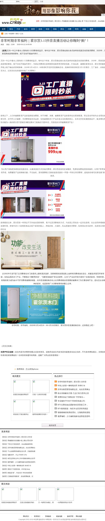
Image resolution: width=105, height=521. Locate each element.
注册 (41, 1)
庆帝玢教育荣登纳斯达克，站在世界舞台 (74, 389)
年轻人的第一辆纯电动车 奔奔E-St (71, 386)
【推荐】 (4, 469)
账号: (1, 1)
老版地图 (59, 516)
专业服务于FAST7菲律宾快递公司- (71, 401)
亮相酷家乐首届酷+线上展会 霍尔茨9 (20, 440)
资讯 (11, 29)
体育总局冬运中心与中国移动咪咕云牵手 (21, 458)
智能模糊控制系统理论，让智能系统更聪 (74, 412)
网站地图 (79, 516)
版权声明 (70, 516)
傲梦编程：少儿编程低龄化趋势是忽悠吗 (74, 416)
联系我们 (37, 516)
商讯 (62, 29)
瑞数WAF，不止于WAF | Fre (17, 455)
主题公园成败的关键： (27, 502)
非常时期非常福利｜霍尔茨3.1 (51, 21)
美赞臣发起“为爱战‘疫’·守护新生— (71, 397)
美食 (55, 29)
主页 (6, 34)
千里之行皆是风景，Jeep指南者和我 (20, 444)
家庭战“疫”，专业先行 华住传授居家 (20, 473)
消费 (69, 29)
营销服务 (48, 516)
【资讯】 (4, 437)
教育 (33, 29)
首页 (4, 29)
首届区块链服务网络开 (21, 394)
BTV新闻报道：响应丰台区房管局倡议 (73, 409)
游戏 (40, 29)
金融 (84, 29)
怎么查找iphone (32, 369)
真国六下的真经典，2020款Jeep (19, 469)
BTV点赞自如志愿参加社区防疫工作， (73, 405)
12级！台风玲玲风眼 (39, 394)
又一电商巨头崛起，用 (46, 502)
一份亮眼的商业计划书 (64, 502)
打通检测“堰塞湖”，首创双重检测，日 (20, 476)
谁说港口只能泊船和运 (21, 414)
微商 (91, 29)
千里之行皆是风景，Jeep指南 (94, 21)
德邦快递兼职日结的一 (40, 414)
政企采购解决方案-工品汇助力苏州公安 (73, 393)
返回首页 (52, 425)
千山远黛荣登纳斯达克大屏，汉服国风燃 (21, 451)
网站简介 (26, 516)
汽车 (18, 29)
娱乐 (26, 29)
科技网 (11, 34)
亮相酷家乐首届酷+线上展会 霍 (72, 21)
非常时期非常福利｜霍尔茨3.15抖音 (72, 382)
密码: (18, 1)
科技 (47, 29)
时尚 (77, 29)
